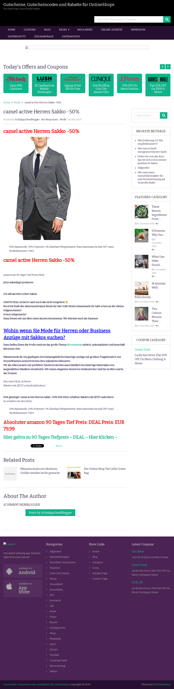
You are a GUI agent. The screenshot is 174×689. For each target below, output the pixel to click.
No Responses (50, 119)
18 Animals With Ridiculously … (150, 290)
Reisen (53, 622)
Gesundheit (56, 584)
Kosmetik (55, 600)
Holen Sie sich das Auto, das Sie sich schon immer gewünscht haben (152, 160)
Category (97, 562)
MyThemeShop (162, 684)
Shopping (55, 638)
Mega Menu (85, 29)
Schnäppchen (57, 627)
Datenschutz (17, 36)
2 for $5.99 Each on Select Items (150, 557)
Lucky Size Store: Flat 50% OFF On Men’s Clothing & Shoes (151, 359)
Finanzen (55, 567)
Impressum (138, 29)
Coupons (30, 29)
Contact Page (100, 578)
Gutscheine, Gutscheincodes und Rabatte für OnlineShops (58, 5)
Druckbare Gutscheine (62, 562)
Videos (53, 671)
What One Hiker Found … (158, 261)
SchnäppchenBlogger (27, 119)
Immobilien (56, 589)
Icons (95, 567)
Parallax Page (99, 573)
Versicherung (57, 665)
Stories (54, 649)
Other (53, 616)
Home (11, 29)
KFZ (52, 595)
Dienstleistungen (59, 557)
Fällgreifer (144, 167)
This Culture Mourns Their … (157, 315)
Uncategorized (58, 660)
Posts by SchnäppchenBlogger (50, 513)
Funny (53, 578)
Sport (53, 644)
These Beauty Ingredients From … (159, 213)
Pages (63, 29)
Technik (54, 655)
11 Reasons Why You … (158, 232)
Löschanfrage (44, 36)
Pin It (59, 446)
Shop (53, 633)
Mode (17, 102)
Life (52, 606)
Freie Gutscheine (59, 573)
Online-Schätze (111, 29)
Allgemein (55, 551)
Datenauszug (71, 36)
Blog (47, 29)
